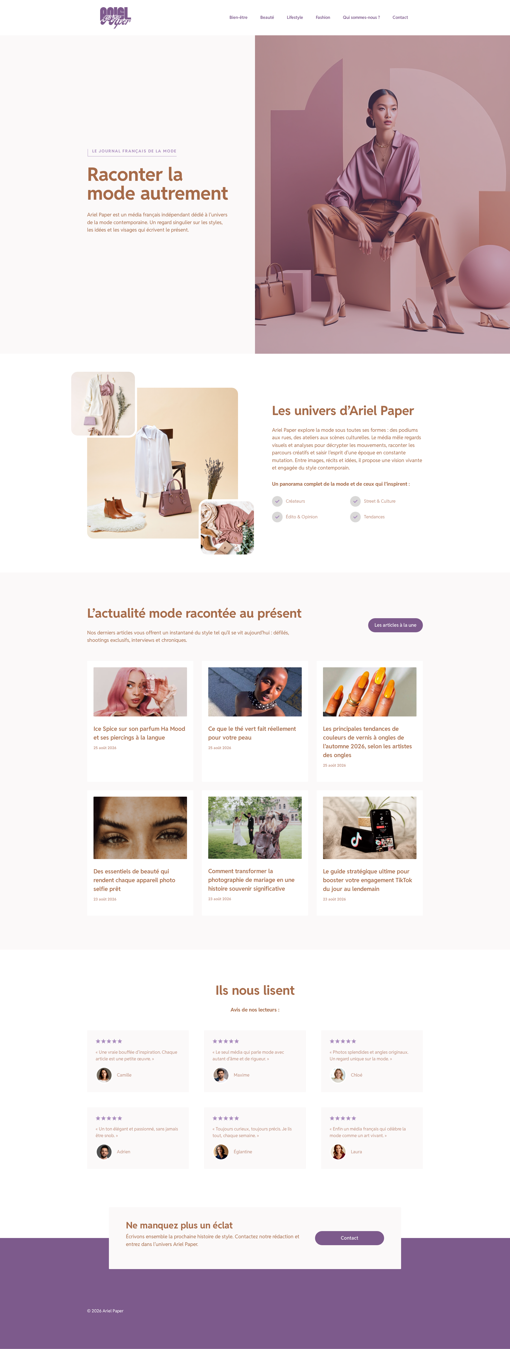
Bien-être (239, 17)
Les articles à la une (395, 625)
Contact (400, 17)
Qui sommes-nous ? (361, 17)
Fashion (323, 17)
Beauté (267, 17)
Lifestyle (295, 17)
